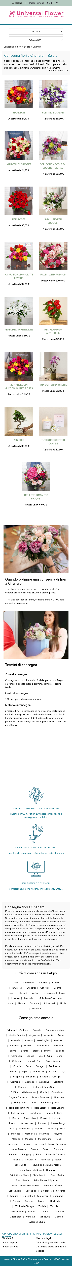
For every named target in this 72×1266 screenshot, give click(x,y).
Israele (49, 1113)
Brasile (36, 1050)
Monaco (29, 1139)
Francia (44, 1076)
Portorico (45, 1159)
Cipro (59, 1056)
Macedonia (24, 1128)
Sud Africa (42, 1196)
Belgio (27, 46)
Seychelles (30, 1190)
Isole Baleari (40, 1107)
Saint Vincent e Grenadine (25, 1185)
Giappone (44, 1081)
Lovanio (15, 998)
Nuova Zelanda (18, 1149)
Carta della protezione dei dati (51, 1246)
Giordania (23, 1087)
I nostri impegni (10, 1242)
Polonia (16, 1159)
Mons (10, 1003)
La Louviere (49, 993)
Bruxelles (17, 987)
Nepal (58, 1139)
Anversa (43, 982)
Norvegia (39, 1144)
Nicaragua (13, 1144)
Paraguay (26, 1154)
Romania (50, 1170)
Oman (46, 1149)
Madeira (39, 1128)
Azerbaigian (43, 1040)
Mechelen (29, 998)
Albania (11, 1030)
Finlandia (30, 1076)
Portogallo (30, 1159)
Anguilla (37, 1030)
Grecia (43, 1092)
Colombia (17, 1061)
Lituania (42, 1123)
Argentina (34, 1035)
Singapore (46, 1190)
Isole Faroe (35, 1113)
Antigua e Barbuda (55, 1030)
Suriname (58, 1196)
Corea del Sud (34, 1061)
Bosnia (24, 1050)
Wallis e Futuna (37, 1222)
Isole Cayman (18, 1113)
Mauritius (44, 1133)
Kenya (15, 1118)
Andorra (23, 1030)
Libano (11, 1123)
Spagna (14, 1196)
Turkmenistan (17, 1211)
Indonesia (46, 1102)
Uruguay (59, 1211)
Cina (49, 1056)
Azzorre (58, 1040)
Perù (38, 1154)
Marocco (15, 1133)
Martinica (30, 1133)
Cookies (40, 1250)
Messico (16, 1139)
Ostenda (34, 1003)
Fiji (63, 1071)
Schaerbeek (49, 1003)
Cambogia (16, 1056)
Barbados (58, 1045)
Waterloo (37, 1008)
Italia (59, 1113)
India (33, 1102)
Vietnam (59, 1216)
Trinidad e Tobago (24, 1206)
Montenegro (44, 1139)
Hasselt (23, 993)
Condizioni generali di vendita (51, 1242)
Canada (30, 1056)
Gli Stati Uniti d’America (23, 1092)
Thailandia (55, 1201)
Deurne (57, 987)
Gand (11, 993)
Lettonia (56, 1118)
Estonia (53, 1071)
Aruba (61, 1035)
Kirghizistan (29, 1118)
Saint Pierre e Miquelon (45, 1180)
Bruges (55, 982)
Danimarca (54, 1066)
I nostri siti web (10, 1246)
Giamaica (29, 1081)
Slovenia (60, 1190)
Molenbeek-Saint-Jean (50, 998)
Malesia (52, 1128)
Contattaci (17, 3)
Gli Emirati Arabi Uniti (44, 1087)
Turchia (54, 1206)
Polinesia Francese (55, 1154)
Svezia (16, 1201)
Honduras (59, 1097)
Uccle (63, 1003)
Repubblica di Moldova (30, 1170)
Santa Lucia (15, 1190)
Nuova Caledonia (57, 1144)
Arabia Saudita (17, 1035)
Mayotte (58, 1133)
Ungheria (45, 1211)
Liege (62, 993)
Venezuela (45, 1216)
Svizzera (28, 1201)
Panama (13, 1154)
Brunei (47, 1050)
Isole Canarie (57, 1107)
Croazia (17, 1066)
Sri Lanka (28, 1196)
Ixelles (34, 993)
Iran (57, 1102)
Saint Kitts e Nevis (19, 1175)
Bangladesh (43, 1045)
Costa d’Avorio (53, 1061)
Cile (41, 1056)
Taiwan (41, 1201)
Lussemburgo (58, 1123)
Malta (63, 1128)
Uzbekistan (15, 1216)
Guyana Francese (18, 1097)
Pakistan (58, 1149)
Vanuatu (30, 1216)
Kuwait (44, 1118)
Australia (15, 1040)
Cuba (28, 1066)
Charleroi (37, 46)
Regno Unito (19, 1164)
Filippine (17, 1076)
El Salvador (39, 1071)
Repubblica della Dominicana (46, 1164)
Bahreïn (28, 1045)
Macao (11, 1128)
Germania (15, 1081)
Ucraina (32, 1211)
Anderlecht (28, 982)
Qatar (58, 1159)
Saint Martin (39, 1175)
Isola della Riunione (19, 1107)
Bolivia (13, 1050)
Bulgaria (60, 1050)
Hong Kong (20, 1102)
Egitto (25, 1071)
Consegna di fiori (12, 46)
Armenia (48, 1035)
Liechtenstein (26, 1123)
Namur (21, 1003)
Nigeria (26, 1144)
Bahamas (15, 1045)
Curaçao (40, 1066)
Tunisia (42, 1206)
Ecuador (13, 1071)
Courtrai (44, 987)
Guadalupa (56, 1092)
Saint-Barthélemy (53, 1185)
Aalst (15, 982)
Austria (28, 1040)
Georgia (56, 1076)
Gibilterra (58, 1081)
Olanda (34, 1149)
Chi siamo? (7, 1238)
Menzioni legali (43, 1238)
